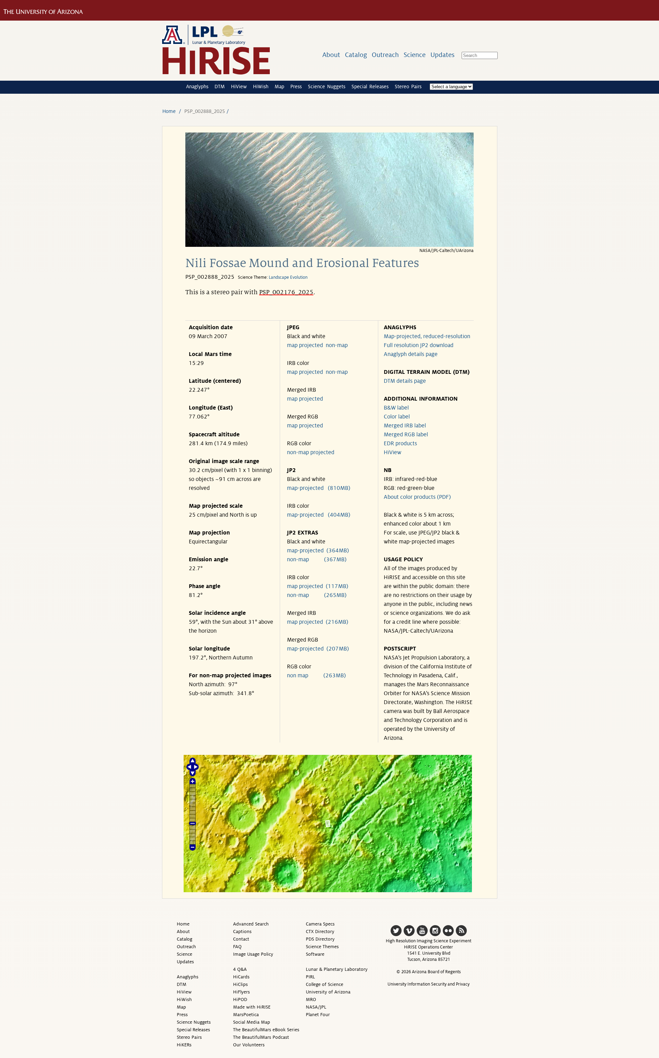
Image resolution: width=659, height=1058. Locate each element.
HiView (239, 86)
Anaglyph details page (411, 354)
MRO (311, 999)
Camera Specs (320, 924)
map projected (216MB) (317, 622)
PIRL (310, 976)
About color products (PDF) (417, 497)
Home (169, 111)
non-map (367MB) (317, 559)
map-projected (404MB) (318, 515)
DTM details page (405, 381)
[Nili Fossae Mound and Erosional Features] (329, 245)
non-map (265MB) (317, 595)
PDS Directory (320, 939)
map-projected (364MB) (318, 551)
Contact (241, 939)
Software (315, 954)
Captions (242, 931)
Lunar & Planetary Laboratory (337, 969)
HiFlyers (241, 991)
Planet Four (318, 1014)
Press (296, 86)
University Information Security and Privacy (429, 984)
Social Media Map (251, 1022)
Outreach (385, 54)
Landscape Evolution (288, 277)
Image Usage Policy (253, 954)
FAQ (237, 946)
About (331, 54)
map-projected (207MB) (318, 649)
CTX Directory (320, 931)
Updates (442, 54)
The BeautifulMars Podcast (261, 1037)
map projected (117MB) (317, 586)
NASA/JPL (316, 1007)
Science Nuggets (326, 86)
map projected (305, 345)
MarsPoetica (246, 1014)
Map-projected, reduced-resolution (427, 336)
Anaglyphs (197, 86)
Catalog (356, 54)
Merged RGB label (406, 435)
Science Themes (322, 946)
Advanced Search (251, 924)
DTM (220, 86)
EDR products (400, 443)
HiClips (240, 984)
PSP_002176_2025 (286, 292)
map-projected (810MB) (318, 488)
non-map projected (310, 452)
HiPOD (240, 999)
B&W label (396, 408)
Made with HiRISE (251, 1007)
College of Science (324, 984)
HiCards (241, 976)
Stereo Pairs (408, 86)
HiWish (260, 86)
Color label (397, 417)
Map (279, 86)
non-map (337, 345)
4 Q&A (240, 969)
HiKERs (184, 1044)
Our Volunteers (249, 1044)
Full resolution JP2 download (418, 345)
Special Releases (370, 86)
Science (415, 54)
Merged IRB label (405, 426)
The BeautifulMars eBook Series (266, 1029)
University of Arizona (328, 991)
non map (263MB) (316, 675)
